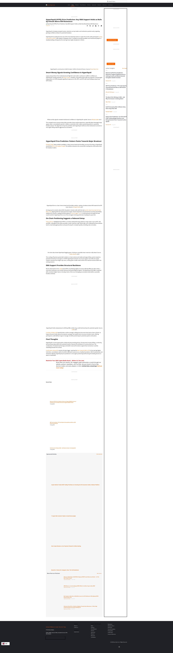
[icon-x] (53, 638)
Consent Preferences (112, 634)
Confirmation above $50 (52, 350)
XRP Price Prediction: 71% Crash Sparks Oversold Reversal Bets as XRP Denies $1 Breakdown (116, 87)
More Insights (124, 68)
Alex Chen (108, 102)
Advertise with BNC (74, 16)
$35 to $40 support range (58, 146)
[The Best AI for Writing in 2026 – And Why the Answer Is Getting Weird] (64, 429)
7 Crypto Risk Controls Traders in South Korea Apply (63, 516)
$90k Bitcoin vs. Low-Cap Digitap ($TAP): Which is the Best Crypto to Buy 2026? (79, 586)
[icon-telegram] (49, 638)
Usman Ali (48, 25)
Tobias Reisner (49, 221)
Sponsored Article (67, 579)
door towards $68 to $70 (83, 350)
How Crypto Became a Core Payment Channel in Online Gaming (66, 546)
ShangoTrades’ (50, 144)
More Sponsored (99, 454)
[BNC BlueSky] (60, 638)
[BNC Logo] (58, 624)
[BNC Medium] (58, 638)
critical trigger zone (76, 213)
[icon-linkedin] (51, 638)
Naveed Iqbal (109, 111)
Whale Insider (66, 77)
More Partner (99, 573)
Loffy (60, 268)
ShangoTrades (76, 207)
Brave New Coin (94, 69)
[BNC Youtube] (56, 638)
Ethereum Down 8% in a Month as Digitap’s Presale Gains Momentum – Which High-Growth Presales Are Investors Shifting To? (80, 607)
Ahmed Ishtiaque (110, 92)
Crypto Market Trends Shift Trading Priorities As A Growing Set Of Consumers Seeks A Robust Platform (75, 484)
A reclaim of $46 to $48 (52, 332)
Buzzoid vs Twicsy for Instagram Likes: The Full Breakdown (65, 570)
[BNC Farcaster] (62, 638)
